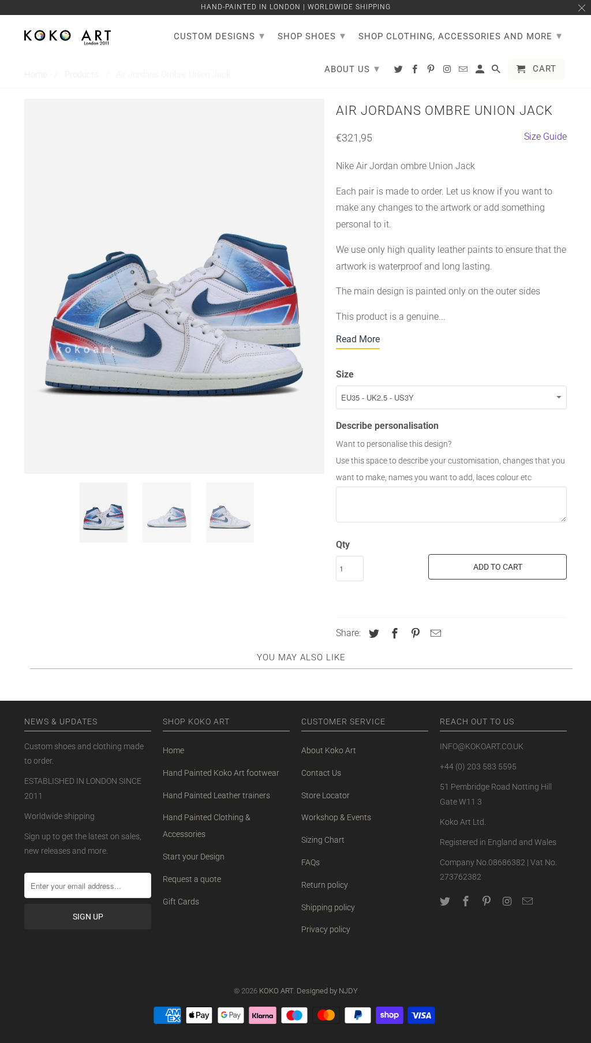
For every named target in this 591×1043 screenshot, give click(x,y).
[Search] (497, 71)
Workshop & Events (336, 817)
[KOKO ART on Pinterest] (487, 901)
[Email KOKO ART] (528, 901)
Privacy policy (325, 929)
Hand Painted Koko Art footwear (221, 772)
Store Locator (325, 795)
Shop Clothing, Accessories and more (460, 35)
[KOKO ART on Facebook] (467, 901)
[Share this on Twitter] (372, 633)
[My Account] (481, 71)
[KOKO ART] (67, 35)
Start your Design (194, 856)
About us (352, 68)
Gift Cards (181, 901)
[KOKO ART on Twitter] (446, 901)
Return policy (324, 884)
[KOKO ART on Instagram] (508, 901)
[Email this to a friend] (434, 633)
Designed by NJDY (327, 990)
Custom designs (219, 35)
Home (173, 750)
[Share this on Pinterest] (414, 633)
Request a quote (192, 879)
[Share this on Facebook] (393, 633)
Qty (343, 544)
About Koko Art (328, 750)
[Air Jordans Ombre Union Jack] (174, 286)
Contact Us (321, 772)
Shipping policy (328, 907)
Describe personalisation (387, 425)
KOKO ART (276, 990)
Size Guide (545, 136)
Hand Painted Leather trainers (216, 795)
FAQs (310, 862)
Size (345, 374)
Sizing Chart (323, 839)
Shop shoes (312, 35)
